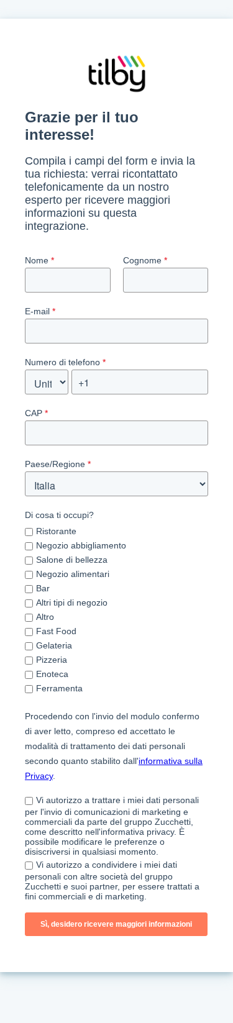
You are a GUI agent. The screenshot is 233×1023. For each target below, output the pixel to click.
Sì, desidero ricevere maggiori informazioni (116, 924)
